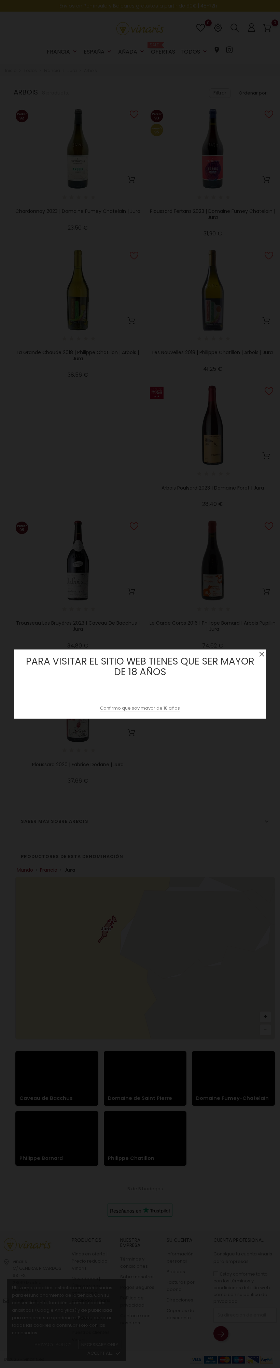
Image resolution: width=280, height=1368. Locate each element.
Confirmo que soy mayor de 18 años (140, 707)
